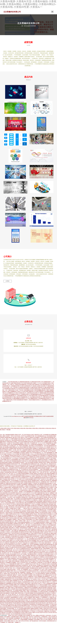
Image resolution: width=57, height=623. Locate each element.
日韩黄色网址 (8, 536)
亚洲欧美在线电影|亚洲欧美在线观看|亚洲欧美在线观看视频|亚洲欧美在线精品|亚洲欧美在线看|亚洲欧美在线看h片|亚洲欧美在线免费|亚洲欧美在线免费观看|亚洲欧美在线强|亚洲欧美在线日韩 (28, 601)
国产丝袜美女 (7, 461)
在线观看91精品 (14, 588)
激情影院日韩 (27, 558)
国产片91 (30, 493)
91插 (51, 554)
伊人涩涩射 (25, 501)
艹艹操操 (40, 469)
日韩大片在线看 (49, 487)
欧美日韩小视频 (37, 568)
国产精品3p (32, 550)
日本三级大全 (20, 529)
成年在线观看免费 (48, 588)
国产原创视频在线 (25, 463)
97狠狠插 (32, 548)
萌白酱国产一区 (10, 449)
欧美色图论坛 (25, 472)
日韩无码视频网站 (15, 531)
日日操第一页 (46, 476)
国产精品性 (27, 434)
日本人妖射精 (27, 509)
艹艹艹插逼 (23, 508)
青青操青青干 (21, 587)
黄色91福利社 (28, 583)
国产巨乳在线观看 (29, 462)
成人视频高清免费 (52, 533)
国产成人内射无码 (47, 438)
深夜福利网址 (5, 493)
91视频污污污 (30, 557)
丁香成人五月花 (28, 487)
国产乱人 (3, 502)
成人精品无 (2, 561)
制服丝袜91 (50, 619)
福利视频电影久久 (50, 536)
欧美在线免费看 (11, 493)
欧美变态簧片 (42, 615)
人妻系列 (11, 474)
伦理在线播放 (25, 445)
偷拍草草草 (27, 548)
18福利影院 (4, 469)
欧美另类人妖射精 (8, 619)
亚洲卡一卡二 (24, 538)
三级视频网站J (22, 572)
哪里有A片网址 (23, 540)
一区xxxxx (45, 444)
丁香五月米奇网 (51, 616)
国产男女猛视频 (39, 552)
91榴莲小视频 (32, 472)
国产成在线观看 (5, 550)
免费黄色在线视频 (25, 568)
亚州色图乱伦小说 (6, 488)
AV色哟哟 (10, 513)
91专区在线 (16, 506)
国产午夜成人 (51, 470)
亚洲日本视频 (43, 491)
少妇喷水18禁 (44, 526)
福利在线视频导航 (20, 579)
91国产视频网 (17, 526)
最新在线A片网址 (23, 502)
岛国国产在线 (19, 563)
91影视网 (48, 447)
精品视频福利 (17, 618)
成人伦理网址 (40, 618)
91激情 (11, 587)
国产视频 (52, 586)
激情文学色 (27, 561)
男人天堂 (3, 538)
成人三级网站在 (39, 500)
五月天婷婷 (2, 586)
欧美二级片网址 (29, 565)
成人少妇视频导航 (42, 481)
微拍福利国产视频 (39, 449)
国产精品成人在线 (14, 486)
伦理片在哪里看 (3, 529)
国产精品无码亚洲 (16, 525)
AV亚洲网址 (20, 495)
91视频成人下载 (15, 519)
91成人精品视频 (13, 444)
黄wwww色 (33, 454)
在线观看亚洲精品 (25, 494)
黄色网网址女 (35, 487)
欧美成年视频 (21, 588)
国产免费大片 (46, 579)
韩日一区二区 (42, 452)
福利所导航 (16, 572)
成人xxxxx (47, 550)
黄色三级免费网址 (17, 497)
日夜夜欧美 (17, 493)
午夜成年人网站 (20, 575)
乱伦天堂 (46, 572)
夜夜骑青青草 (51, 445)
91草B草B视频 (15, 462)
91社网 (22, 513)
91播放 (39, 587)
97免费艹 (24, 520)
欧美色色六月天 (42, 447)
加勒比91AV (36, 586)
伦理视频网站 (29, 515)
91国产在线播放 (51, 538)
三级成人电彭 (11, 622)
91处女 (43, 490)
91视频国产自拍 (13, 477)
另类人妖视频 (44, 534)
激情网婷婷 (25, 569)
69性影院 (38, 456)
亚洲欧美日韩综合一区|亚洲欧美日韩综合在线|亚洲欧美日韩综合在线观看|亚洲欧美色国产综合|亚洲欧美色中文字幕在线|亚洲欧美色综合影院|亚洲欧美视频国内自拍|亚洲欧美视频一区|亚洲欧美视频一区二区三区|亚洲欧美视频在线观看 (28, 607)
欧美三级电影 (52, 565)
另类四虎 (11, 455)
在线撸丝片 (30, 483)
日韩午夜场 (46, 533)
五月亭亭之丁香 (15, 619)
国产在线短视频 (51, 572)
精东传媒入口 (28, 454)
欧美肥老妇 (10, 551)
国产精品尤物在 (6, 498)
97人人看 (52, 582)
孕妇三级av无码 (4, 544)
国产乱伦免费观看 (21, 548)
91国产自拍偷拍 (36, 441)
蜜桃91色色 (13, 516)
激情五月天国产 (37, 479)
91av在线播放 (37, 504)
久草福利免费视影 (33, 591)
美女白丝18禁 (33, 563)
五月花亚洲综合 (42, 495)
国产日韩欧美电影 (10, 466)
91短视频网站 (8, 562)
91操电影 (51, 559)
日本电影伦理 (6, 533)
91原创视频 (31, 568)
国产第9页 (41, 529)
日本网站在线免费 (21, 473)
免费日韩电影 (34, 461)
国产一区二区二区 (39, 443)
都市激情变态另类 (23, 531)
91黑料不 (51, 568)
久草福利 (12, 451)
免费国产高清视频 (28, 575)
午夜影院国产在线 (34, 555)
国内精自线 (40, 440)
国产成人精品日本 (18, 543)
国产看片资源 (46, 472)
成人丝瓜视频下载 (17, 454)
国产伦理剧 (5, 541)
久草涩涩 (17, 502)
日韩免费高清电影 (15, 616)
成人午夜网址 (43, 525)
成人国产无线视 (47, 540)
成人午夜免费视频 (22, 451)
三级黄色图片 (15, 559)
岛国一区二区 (29, 520)
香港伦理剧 (10, 484)
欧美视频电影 (35, 587)
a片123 (6, 538)
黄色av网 (52, 519)
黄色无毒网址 (7, 616)
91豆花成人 (17, 540)
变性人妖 (17, 437)
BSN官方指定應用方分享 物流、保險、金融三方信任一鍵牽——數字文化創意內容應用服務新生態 (15, 139)
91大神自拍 (33, 438)
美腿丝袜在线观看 (26, 550)
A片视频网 (19, 516)
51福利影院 (28, 572)
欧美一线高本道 (29, 616)
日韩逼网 (23, 454)
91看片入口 (15, 570)
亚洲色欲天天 (10, 454)
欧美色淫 (23, 448)
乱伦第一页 (45, 509)
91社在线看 (45, 552)
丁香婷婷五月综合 (35, 495)
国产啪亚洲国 (50, 547)
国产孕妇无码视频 (17, 577)
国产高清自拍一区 (43, 551)
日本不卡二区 (4, 452)
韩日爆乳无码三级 (26, 469)
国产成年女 (26, 620)
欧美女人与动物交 (7, 443)
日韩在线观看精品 (8, 520)
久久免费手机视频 (13, 438)
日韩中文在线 (38, 466)
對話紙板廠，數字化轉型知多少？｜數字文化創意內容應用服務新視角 (41, 187)
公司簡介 (8, 281)
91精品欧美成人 (37, 616)
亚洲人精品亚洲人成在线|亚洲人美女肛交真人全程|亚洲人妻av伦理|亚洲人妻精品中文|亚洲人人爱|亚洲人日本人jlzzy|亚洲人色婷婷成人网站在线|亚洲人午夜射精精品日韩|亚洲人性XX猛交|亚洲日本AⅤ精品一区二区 (28, 599)
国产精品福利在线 (34, 620)
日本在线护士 (10, 497)
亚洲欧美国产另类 (51, 587)
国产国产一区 (36, 458)
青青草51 (35, 554)
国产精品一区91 (11, 568)
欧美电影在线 (53, 527)
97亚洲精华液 (35, 440)
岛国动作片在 (35, 520)
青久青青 (39, 561)
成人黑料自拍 (32, 530)
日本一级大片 (3, 434)
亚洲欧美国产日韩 (40, 588)
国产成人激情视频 (40, 483)
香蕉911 (42, 441)
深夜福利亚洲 (33, 562)
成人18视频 (52, 562)
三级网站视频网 (43, 566)
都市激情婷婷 (10, 490)
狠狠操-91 (47, 518)
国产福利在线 (23, 461)
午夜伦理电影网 (32, 486)
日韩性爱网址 (10, 523)
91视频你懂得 (40, 493)
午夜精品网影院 (45, 494)
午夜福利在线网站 (35, 490)
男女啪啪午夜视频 (23, 481)
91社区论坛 (49, 511)
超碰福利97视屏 (9, 570)
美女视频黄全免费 (28, 513)
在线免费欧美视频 (8, 447)
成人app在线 (19, 465)
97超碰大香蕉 (26, 443)
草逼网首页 (18, 456)
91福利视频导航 (7, 472)
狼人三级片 (37, 590)
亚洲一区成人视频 (37, 497)
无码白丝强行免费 (20, 558)
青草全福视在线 (40, 484)
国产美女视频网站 (8, 519)
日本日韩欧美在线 (30, 570)
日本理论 (47, 559)
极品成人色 (26, 530)
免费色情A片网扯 (13, 522)
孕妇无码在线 (19, 576)
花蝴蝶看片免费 (47, 441)
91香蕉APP (16, 434)
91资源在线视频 (20, 522)
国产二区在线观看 (44, 434)
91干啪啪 (16, 587)
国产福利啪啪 (33, 480)
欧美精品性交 (46, 461)
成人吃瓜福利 (39, 473)
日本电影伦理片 (34, 505)
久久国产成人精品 (14, 509)
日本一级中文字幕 (20, 620)
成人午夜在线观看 (48, 436)
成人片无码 (42, 558)
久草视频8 (11, 508)
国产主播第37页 (33, 561)
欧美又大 (27, 477)
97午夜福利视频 (17, 470)
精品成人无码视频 (37, 565)
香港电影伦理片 (24, 497)
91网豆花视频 (53, 476)
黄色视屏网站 (30, 502)
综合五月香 (13, 465)
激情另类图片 (18, 476)
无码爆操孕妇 (44, 616)
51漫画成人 (8, 501)
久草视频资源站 (7, 465)
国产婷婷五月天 (50, 531)
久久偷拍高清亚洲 (8, 512)
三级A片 (51, 561)
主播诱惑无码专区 (28, 587)
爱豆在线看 (50, 505)
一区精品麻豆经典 (12, 468)
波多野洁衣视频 (27, 468)
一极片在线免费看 (10, 618)
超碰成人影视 (7, 479)
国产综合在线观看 (26, 436)
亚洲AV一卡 (48, 520)
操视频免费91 (32, 466)
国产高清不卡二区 (40, 583)
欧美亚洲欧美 (45, 591)
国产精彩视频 (13, 461)
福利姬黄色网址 (15, 487)
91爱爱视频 (19, 472)
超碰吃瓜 (13, 502)
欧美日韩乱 (4, 526)
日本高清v (35, 580)
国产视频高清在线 (8, 483)
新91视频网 (3, 470)
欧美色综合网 (30, 441)
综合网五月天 (44, 479)
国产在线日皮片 (30, 577)
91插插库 (21, 443)
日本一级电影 (15, 520)
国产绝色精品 (43, 508)
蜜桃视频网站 (27, 522)
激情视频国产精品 (17, 459)
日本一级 (29, 544)
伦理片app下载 (9, 459)
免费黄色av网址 (4, 551)
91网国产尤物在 (25, 590)
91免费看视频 (21, 559)
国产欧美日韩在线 (34, 506)
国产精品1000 (26, 541)
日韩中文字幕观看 (29, 437)
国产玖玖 (52, 575)
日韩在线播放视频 (48, 555)
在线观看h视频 (7, 437)
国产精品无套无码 (12, 541)
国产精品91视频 (6, 558)
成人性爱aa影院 (31, 459)
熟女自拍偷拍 (14, 518)
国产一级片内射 (44, 445)
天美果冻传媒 (7, 509)
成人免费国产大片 (50, 523)
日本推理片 (8, 530)
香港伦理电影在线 (40, 454)
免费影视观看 (7, 477)
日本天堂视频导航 (34, 455)
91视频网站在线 (31, 456)
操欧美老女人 (29, 516)
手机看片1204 (21, 479)
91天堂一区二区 (9, 552)
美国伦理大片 (37, 434)
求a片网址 (18, 483)
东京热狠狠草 (37, 488)
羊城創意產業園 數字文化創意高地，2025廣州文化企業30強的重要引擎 (15, 219)
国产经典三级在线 (27, 495)
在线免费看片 (24, 544)
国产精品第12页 (39, 533)
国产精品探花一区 (43, 523)
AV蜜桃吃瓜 (42, 557)
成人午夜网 (20, 466)
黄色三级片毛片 (46, 493)
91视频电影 (6, 455)
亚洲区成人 (29, 566)
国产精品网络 (13, 576)
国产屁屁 (32, 451)
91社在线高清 (7, 476)
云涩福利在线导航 (24, 490)
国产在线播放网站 (36, 491)
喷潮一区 (30, 525)
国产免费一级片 (33, 436)
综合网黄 (42, 527)
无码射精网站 (3, 481)
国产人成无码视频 (47, 449)
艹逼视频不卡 (17, 622)
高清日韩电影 (51, 569)
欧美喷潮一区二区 (28, 579)
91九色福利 (41, 540)
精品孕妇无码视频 (50, 508)
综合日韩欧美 (13, 456)
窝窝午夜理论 (33, 545)
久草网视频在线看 (38, 494)
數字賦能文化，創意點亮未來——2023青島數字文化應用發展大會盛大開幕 (15, 203)
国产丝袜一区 (38, 463)
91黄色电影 (30, 497)
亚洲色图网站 (54, 580)
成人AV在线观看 (7, 582)
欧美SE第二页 (37, 543)
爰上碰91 (35, 582)
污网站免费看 (34, 468)
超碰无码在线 (14, 547)
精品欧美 (2, 582)
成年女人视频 (53, 440)
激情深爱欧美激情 (33, 518)
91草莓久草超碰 (24, 459)
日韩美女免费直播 (15, 561)
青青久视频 (19, 518)
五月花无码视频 (49, 525)
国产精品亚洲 (42, 512)
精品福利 (4, 552)
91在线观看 (41, 586)
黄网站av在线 (47, 586)
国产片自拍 (9, 495)
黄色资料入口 (37, 570)
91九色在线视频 (33, 541)
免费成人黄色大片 (11, 620)
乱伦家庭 (16, 451)
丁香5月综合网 (14, 501)
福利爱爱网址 (42, 522)
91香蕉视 (32, 444)
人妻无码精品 (31, 445)
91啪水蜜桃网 (45, 576)
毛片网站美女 (43, 577)
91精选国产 (36, 512)
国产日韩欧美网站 (39, 530)
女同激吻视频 (36, 477)
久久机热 (16, 466)
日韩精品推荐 (46, 537)
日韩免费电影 (24, 484)
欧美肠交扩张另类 (20, 498)
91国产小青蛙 (49, 481)
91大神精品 (48, 455)
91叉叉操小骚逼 (45, 562)
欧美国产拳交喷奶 (49, 477)
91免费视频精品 (8, 583)
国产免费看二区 (29, 527)
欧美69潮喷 (3, 459)
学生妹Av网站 (20, 438)
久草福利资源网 (6, 491)
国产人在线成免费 (23, 449)
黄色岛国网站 (6, 458)
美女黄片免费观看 (36, 566)
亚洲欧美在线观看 (25, 476)
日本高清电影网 (15, 481)
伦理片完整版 (52, 494)
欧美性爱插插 (38, 459)
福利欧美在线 (37, 558)
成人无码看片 (49, 515)
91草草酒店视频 (35, 452)
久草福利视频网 (15, 452)
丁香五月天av (34, 572)
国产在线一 (18, 463)
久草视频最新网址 (42, 487)
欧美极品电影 (52, 465)
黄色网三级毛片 (43, 570)
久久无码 (8, 576)
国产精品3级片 (46, 440)
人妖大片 (30, 569)
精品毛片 (35, 534)
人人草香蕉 (12, 476)
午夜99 (52, 548)
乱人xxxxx (5, 559)
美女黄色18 (17, 533)
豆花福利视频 (14, 536)
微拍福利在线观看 (10, 434)
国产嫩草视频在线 (31, 584)
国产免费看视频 (20, 530)
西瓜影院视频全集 (9, 577)
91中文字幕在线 (32, 474)
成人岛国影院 (26, 537)
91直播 (40, 490)
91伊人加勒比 (35, 519)
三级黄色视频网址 (46, 548)
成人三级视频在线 (10, 534)
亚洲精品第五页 (22, 512)
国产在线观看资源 (20, 468)
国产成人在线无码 (45, 568)
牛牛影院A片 (8, 531)
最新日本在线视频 (43, 584)
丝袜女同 (5, 523)
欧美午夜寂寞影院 (37, 502)
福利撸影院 (31, 479)
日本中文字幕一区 (21, 580)
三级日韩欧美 (54, 529)
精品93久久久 (21, 509)
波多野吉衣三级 (42, 520)
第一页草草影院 (50, 551)
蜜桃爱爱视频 (20, 444)
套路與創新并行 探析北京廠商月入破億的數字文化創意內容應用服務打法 (41, 219)
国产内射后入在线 (49, 563)
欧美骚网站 (13, 562)
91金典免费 (6, 537)
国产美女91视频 (40, 582)
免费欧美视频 (30, 526)
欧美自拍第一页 (49, 615)
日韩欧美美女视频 (28, 536)
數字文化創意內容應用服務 (28, 416)
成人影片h (25, 488)
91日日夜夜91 (22, 452)
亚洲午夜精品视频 (24, 533)
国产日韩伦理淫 (48, 590)
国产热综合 (31, 494)
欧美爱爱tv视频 (7, 527)
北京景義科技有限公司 (12, 12)
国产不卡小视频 (4, 513)
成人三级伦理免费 (13, 440)
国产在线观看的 (14, 586)
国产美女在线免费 (29, 551)
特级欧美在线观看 (41, 468)
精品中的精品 (44, 466)
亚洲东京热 (15, 455)
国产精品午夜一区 (45, 451)
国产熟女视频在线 (39, 509)
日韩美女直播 (11, 505)
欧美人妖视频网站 (26, 545)
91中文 (31, 522)
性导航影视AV (47, 484)
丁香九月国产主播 (21, 573)
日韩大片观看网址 (17, 484)
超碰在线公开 (36, 557)
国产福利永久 (22, 437)
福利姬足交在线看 (36, 525)
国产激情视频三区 (29, 547)
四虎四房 (17, 566)
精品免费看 (20, 486)
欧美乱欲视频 (8, 502)
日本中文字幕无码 (6, 504)
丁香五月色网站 (43, 437)
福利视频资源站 (40, 436)
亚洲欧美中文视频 (5, 591)
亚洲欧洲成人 (42, 458)
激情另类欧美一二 (49, 543)
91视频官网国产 (40, 518)
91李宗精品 (7, 554)
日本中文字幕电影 (48, 618)
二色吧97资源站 (52, 472)
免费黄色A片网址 (31, 449)
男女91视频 (29, 531)
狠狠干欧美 (21, 506)
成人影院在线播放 (48, 454)
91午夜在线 (13, 579)
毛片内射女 (42, 543)
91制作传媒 (43, 504)
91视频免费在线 (7, 579)
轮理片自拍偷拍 (20, 536)
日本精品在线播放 (45, 561)
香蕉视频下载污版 (38, 548)
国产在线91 (14, 495)
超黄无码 (10, 559)
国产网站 (34, 484)
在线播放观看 (47, 527)
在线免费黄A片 (6, 451)
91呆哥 (40, 620)
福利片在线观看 (40, 438)
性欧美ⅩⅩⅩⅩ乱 (35, 447)
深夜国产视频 (9, 580)
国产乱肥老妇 (13, 545)
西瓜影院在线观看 (6, 463)
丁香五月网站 (14, 530)
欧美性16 (11, 494)
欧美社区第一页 (15, 557)
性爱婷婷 (45, 505)
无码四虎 (31, 477)
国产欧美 (50, 486)
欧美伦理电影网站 (34, 469)
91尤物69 (16, 505)
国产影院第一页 (49, 495)
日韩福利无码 (12, 566)
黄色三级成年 (48, 512)
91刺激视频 (14, 580)
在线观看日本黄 (16, 523)
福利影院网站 (39, 465)
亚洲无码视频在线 (42, 515)
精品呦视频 (52, 579)
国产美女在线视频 (21, 477)
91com (13, 540)
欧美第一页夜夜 (6, 444)
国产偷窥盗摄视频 (47, 443)
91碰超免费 (48, 580)
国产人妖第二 (20, 488)
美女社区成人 (18, 544)
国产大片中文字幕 (24, 493)
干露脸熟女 (19, 582)
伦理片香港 (51, 573)
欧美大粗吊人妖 (26, 562)
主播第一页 (48, 498)
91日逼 (35, 576)
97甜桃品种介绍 (25, 543)
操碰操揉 (26, 588)
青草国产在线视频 (9, 448)
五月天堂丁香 (5, 572)
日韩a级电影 (16, 552)
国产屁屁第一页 (10, 526)
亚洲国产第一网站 (24, 523)
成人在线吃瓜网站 (19, 537)
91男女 (27, 465)
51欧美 (6, 468)
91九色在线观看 (46, 554)
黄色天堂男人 (26, 466)
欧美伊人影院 (22, 487)
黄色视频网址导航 (32, 501)
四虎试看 (24, 465)
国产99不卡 (30, 523)
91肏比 (37, 563)
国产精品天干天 (37, 451)
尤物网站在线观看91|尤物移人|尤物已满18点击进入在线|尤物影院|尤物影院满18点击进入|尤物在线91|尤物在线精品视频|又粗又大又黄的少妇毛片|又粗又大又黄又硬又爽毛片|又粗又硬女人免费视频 (28, 610)
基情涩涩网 (3, 501)
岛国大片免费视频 (51, 444)
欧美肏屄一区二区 (13, 548)
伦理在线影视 (3, 534)
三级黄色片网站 (36, 527)
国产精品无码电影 (15, 443)
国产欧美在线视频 (23, 441)
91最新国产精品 (49, 488)
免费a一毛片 (13, 498)
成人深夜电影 (39, 448)
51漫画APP (49, 526)
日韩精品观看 (43, 488)
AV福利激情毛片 (49, 577)
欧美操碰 (24, 565)
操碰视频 (16, 480)
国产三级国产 (27, 506)
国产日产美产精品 (16, 515)
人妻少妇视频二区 (7, 511)
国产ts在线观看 (26, 555)
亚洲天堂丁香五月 (16, 513)
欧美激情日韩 (9, 525)
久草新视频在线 (25, 518)
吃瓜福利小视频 (46, 474)
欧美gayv (17, 458)
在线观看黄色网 (25, 582)
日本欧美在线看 (48, 557)
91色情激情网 (22, 458)
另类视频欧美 (11, 538)
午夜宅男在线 (11, 506)
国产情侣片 (47, 582)
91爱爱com (20, 501)
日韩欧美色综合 (11, 544)
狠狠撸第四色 (7, 590)
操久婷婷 (34, 493)
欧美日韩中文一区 (14, 479)
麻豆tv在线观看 (24, 483)
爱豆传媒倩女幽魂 (17, 474)
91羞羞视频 (29, 484)
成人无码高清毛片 (15, 511)
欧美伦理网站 (37, 619)
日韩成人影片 (50, 497)
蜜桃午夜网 (9, 529)
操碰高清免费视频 (51, 473)
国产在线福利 (24, 577)
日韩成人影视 (40, 461)
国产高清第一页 (44, 538)
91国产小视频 (8, 561)
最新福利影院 (19, 545)
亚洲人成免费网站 (27, 438)
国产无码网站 (24, 554)
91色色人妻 (4, 490)
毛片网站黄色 (32, 590)
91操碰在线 (8, 441)
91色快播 (26, 479)
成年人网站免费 (19, 541)
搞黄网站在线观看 (5, 522)
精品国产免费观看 (24, 504)
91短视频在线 (8, 586)
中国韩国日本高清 (29, 458)
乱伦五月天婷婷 (18, 550)
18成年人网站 (9, 481)
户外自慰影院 (32, 443)
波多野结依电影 (28, 448)
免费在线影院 (13, 555)
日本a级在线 (14, 582)
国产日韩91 (9, 452)
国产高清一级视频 (35, 615)
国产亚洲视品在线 (46, 575)
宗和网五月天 (29, 500)
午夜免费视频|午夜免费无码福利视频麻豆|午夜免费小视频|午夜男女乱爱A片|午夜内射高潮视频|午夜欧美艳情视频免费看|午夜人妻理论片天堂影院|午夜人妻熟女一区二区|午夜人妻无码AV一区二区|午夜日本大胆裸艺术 (28, 593)
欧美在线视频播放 (23, 557)
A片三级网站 (6, 508)
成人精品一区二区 (18, 469)
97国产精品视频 (51, 466)
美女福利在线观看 (40, 573)
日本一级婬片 (6, 438)
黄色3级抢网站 (50, 437)
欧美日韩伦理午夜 (42, 580)
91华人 (7, 473)
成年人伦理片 (45, 569)
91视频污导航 (44, 547)
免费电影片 (52, 493)
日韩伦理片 (51, 550)
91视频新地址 (30, 576)
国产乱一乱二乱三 (4, 505)
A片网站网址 (22, 561)
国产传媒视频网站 (35, 544)
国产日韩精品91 (24, 456)
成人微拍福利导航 (32, 588)
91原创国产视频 (32, 473)
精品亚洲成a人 (34, 559)
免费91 (51, 474)
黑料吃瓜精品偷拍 (48, 483)
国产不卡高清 (31, 504)
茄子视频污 (4, 454)
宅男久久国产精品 (6, 545)
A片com (34, 573)
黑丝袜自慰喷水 (13, 554)
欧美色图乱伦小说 (51, 513)
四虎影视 (6, 480)
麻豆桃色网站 (44, 587)
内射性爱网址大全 (8, 557)
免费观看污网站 (42, 544)
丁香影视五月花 (43, 536)
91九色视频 (27, 455)
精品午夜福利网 (27, 559)
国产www (40, 569)
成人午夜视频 (23, 515)
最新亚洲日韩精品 (28, 498)
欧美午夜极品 (29, 447)
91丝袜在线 (39, 554)
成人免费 (9, 516)
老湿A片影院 (51, 530)
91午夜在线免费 (15, 512)
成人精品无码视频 (22, 447)
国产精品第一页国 (36, 513)
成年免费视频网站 (28, 491)
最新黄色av (49, 570)
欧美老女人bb (40, 476)
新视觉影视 (43, 502)
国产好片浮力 (4, 486)
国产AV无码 (6, 474)
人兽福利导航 (39, 562)
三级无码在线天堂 (48, 541)
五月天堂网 (39, 591)
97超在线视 (6, 565)
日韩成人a (50, 584)
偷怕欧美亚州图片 (21, 440)
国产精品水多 (11, 572)
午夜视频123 (3, 530)
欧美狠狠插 (41, 519)
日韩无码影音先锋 (51, 620)
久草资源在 (14, 529)
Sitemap (31, 417)
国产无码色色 (22, 519)
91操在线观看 (41, 555)
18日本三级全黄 (40, 572)
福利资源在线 (43, 456)
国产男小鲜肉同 (32, 465)
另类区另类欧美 (43, 513)
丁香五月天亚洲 (19, 562)
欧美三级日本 (12, 537)
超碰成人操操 (50, 462)
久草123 (32, 558)
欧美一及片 (20, 569)
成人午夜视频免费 (48, 583)
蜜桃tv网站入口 (53, 516)
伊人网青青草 (48, 490)
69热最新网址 (13, 558)
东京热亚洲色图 (12, 591)
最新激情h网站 (49, 544)
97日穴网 (12, 504)
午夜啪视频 (39, 576)
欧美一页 (12, 590)
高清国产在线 (11, 615)
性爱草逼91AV (23, 526)
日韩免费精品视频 (29, 580)
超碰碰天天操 (29, 452)
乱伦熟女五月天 (26, 444)
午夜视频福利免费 (23, 584)
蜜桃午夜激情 (21, 505)
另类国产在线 (8, 518)
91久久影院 (28, 461)
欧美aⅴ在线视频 (26, 615)
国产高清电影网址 (43, 511)
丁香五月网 (53, 498)
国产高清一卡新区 (39, 472)
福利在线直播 (23, 616)
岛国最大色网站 (6, 569)
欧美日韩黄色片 (51, 552)
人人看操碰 (26, 486)
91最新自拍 (44, 501)
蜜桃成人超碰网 (19, 591)
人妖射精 (28, 451)
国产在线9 (44, 473)
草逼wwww (5, 563)
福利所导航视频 (30, 529)
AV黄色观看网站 (46, 469)
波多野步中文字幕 (48, 545)
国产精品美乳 (47, 480)
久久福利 (25, 529)
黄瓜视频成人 (40, 505)
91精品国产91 (16, 490)
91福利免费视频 (29, 586)
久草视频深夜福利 (40, 545)
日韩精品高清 (47, 519)
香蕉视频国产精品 (35, 540)
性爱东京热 (2, 500)
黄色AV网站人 (21, 583)
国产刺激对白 (8, 588)
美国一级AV (16, 449)
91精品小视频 (26, 591)
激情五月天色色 (45, 465)
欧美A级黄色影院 (35, 536)
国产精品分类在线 (10, 470)
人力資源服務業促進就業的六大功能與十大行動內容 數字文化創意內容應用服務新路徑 (15, 107)
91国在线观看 (39, 501)
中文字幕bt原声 (47, 529)
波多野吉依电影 (32, 470)
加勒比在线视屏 (21, 551)
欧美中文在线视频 (19, 615)
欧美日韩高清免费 (21, 547)
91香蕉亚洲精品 (28, 519)
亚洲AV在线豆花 (22, 566)
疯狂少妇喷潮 (6, 548)
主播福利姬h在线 (46, 500)
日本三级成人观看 (32, 533)
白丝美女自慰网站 (22, 586)
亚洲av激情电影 (22, 511)
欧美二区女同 (5, 568)
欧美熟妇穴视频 (51, 534)
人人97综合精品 (35, 516)
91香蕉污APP (36, 551)
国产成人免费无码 (14, 500)
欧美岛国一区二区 (37, 526)
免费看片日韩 (16, 584)
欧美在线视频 (35, 498)
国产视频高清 (32, 463)
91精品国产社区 (7, 547)
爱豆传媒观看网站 (6, 456)
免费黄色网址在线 (42, 498)
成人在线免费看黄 (31, 538)
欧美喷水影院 (14, 472)
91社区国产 (7, 436)
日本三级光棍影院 (42, 455)
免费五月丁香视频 (15, 527)
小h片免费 (38, 470)
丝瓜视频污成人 (39, 575)
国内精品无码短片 (43, 462)
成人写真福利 (49, 502)
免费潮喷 (27, 473)
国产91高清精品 (10, 445)
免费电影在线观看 (31, 481)
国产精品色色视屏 (44, 470)
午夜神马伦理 (37, 577)
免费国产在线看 (43, 531)
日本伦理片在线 (40, 541)
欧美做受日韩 (13, 463)
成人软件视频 (5, 506)
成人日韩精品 (50, 566)
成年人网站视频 (6, 555)
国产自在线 (23, 516)
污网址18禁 (33, 583)
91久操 (8, 486)
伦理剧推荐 (11, 543)
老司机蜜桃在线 (10, 469)
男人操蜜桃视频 (53, 480)
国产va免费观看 (13, 488)
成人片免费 (36, 529)
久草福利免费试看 (12, 563)
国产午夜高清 (12, 533)
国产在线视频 (36, 522)
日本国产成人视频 (22, 570)
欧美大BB (27, 480)
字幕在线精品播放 (36, 531)
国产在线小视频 (8, 540)
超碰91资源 (53, 504)
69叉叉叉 (37, 584)
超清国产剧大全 (25, 474)
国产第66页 (2, 518)
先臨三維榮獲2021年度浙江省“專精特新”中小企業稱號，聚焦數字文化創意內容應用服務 (41, 107)
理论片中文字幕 (44, 619)
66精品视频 (36, 523)
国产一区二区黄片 (24, 525)
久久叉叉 (39, 534)
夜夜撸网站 (30, 619)
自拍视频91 (47, 468)
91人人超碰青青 (25, 563)
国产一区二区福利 (18, 445)
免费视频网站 (12, 565)
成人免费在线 (17, 504)
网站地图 (8, 429)
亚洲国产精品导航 (17, 448)
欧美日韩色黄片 (44, 459)
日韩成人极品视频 (49, 558)
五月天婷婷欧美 (21, 480)
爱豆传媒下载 (14, 573)
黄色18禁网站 (35, 515)
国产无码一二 (47, 516)
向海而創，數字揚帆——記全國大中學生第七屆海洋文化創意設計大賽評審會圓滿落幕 (41, 139)
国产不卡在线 (21, 455)
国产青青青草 (5, 584)
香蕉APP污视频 (17, 508)
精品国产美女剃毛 (46, 448)
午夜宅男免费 (53, 461)
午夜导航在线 (29, 511)
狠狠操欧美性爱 (36, 508)
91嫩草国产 (14, 575)
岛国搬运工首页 (48, 522)
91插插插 (31, 543)
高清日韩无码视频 (22, 500)
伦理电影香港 (4, 516)
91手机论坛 (24, 576)
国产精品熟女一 (22, 462)
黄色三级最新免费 (8, 575)
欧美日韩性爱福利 (22, 534)
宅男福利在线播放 (37, 547)
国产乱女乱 (42, 550)
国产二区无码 (51, 576)
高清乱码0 (46, 486)
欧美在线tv (15, 551)
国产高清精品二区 (15, 441)
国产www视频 (28, 552)
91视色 (29, 490)
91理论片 (16, 534)
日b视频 (34, 500)
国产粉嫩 (33, 552)
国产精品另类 (15, 583)
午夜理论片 (34, 579)
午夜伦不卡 (52, 447)
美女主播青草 (50, 479)
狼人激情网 (46, 573)
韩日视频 (50, 509)
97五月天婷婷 (42, 506)
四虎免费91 (36, 462)
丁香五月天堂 (13, 436)
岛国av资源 (48, 504)
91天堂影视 (34, 569)
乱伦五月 (19, 554)
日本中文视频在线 (5, 543)
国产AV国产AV (28, 440)
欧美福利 (44, 620)
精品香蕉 (14, 483)
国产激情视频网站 (49, 452)
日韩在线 (47, 458)
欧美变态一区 (19, 436)
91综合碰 (37, 550)
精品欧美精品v (18, 565)
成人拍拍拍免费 (4, 484)
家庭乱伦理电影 (8, 462)
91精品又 (9, 573)
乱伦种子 (32, 434)
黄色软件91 (50, 501)
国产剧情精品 (6, 440)
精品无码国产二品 (14, 569)
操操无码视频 (38, 538)
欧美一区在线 (11, 480)
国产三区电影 (42, 563)
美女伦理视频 (51, 434)
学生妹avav (32, 509)
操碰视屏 (18, 461)
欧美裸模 (5, 449)
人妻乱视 (50, 463)
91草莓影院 (50, 459)
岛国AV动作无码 (25, 470)
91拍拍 (5, 620)
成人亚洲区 (6, 494)
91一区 (54, 559)
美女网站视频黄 (28, 573)
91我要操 (51, 518)
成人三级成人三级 (33, 476)
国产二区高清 (22, 552)
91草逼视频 (10, 584)
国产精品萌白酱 (41, 559)
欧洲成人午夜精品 (40, 480)
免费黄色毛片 (15, 447)
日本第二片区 (40, 579)
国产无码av (45, 530)
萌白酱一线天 (12, 550)
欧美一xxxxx (12, 458)
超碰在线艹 (4, 497)
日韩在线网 (47, 506)
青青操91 (54, 584)
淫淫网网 (48, 491)
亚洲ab (36, 481)
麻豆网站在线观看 (30, 512)
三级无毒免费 (30, 554)
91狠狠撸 (34, 448)
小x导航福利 (18, 568)
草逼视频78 (7, 500)
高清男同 (42, 590)
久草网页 (20, 520)
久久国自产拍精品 (39, 486)
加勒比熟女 (52, 448)
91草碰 (34, 483)
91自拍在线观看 (37, 445)
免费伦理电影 (27, 505)
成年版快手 (6, 566)
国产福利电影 (44, 497)
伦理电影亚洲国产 (8, 487)
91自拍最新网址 (49, 456)
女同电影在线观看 (18, 590)
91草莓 (33, 575)
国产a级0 (13, 437)
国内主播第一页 (35, 511)
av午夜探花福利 (29, 534)
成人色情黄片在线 (17, 494)
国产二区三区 (22, 434)
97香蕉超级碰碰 (22, 527)
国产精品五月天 (29, 508)
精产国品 (29, 540)
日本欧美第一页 (19, 555)
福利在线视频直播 (38, 444)
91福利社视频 (53, 506)
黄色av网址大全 (44, 463)
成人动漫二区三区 (33, 537)
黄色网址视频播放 (8, 515)
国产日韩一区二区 (13, 473)
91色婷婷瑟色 (31, 488)
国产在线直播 (18, 538)
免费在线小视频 (39, 474)
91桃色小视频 (7, 587)
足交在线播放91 (36, 437)
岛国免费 (42, 516)
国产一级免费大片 (20, 491)
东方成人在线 (13, 491)
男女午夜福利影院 (45, 565)
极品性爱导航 (42, 477)
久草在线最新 (40, 537)
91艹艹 (52, 468)
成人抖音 (31, 582)
